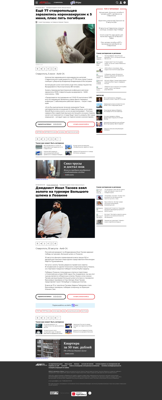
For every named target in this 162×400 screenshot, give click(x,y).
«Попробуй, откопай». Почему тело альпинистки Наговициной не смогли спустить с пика (114, 197)
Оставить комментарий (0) (81, 124)
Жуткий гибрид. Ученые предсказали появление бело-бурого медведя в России (115, 82)
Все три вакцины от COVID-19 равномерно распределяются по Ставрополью (53, 147)
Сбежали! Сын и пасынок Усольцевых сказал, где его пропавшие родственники (115, 88)
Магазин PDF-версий (87, 364)
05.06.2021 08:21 (40, 7)
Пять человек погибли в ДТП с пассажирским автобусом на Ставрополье (111, 44)
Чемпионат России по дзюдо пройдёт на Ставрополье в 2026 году (82, 326)
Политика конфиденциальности (111, 365)
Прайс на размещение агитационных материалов (84, 365)
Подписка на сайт (54, 365)
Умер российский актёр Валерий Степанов (113, 129)
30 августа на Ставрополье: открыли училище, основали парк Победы (111, 29)
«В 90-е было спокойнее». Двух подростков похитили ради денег (114, 68)
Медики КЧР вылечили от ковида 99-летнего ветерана (83, 152)
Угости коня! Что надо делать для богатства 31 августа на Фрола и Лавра (111, 36)
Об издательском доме (56, 364)
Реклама (76, 364)
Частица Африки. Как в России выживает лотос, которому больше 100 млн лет (114, 57)
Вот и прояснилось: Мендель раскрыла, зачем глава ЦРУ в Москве (115, 98)
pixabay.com (39, 64)
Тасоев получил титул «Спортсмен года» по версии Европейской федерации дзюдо (53, 332)
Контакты (64, 365)
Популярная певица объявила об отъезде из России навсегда (113, 111)
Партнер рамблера (64, 393)
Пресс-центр (68, 364)
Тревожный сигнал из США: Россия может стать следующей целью (114, 104)
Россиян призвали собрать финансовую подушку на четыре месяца (113, 118)
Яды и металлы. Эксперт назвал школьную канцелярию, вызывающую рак (113, 203)
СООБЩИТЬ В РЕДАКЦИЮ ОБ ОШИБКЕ (59, 367)
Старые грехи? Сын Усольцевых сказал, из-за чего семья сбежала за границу (114, 63)
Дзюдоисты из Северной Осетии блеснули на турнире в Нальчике (83, 331)
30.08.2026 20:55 (40, 185)
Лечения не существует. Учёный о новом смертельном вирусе (114, 221)
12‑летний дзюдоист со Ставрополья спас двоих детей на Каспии (54, 326)
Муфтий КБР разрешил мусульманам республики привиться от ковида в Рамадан (53, 153)
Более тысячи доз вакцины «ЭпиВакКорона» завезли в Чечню (83, 146)
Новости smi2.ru (42, 179)
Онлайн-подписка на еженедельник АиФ (108, 364)
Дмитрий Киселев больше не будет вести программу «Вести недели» (114, 123)
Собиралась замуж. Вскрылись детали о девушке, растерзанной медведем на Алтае (114, 76)
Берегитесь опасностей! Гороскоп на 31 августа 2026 (111, 21)
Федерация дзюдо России (43, 239)
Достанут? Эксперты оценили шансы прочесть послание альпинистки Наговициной (115, 216)
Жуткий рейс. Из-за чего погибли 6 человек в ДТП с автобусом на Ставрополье (111, 14)
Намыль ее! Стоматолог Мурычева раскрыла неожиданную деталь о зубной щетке (114, 209)
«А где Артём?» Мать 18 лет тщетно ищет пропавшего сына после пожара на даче (114, 191)
